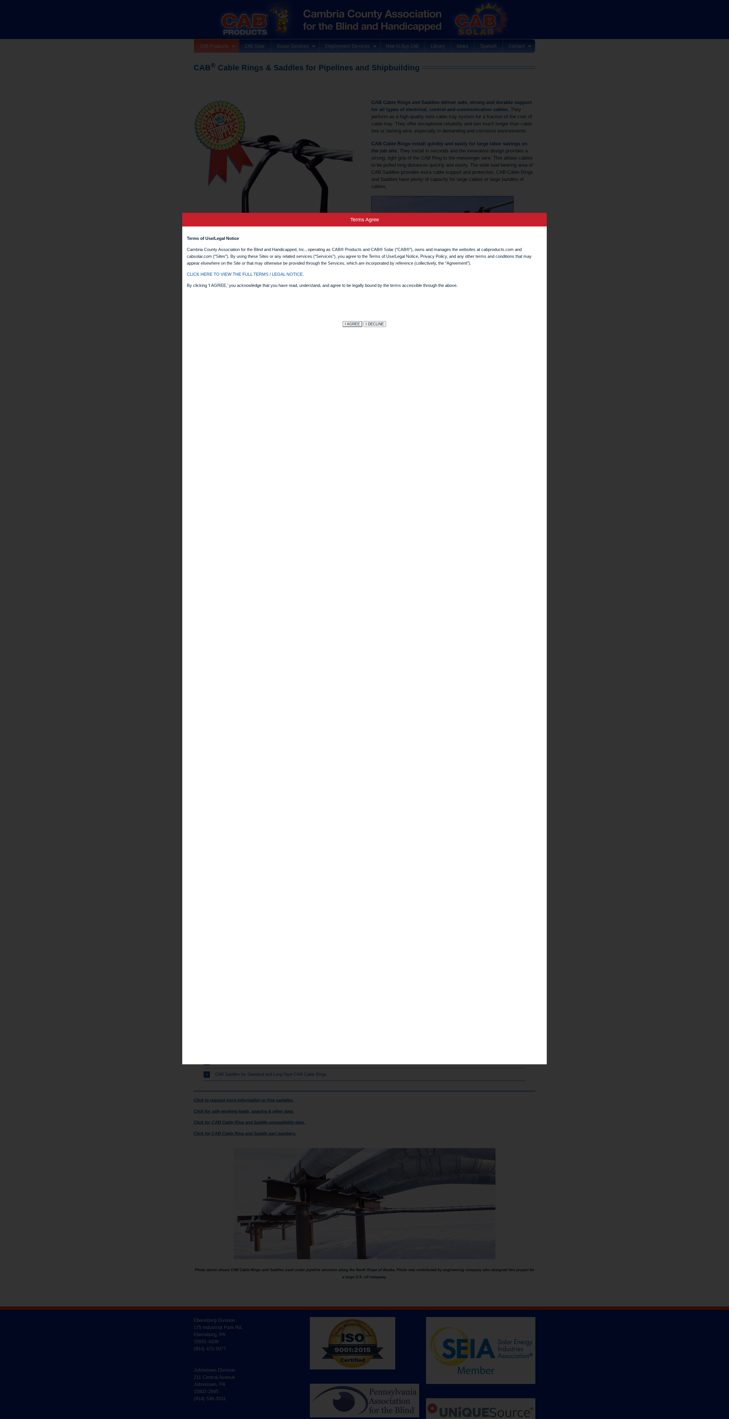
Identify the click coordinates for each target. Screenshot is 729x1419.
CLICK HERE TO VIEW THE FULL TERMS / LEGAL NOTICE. (245, 274)
